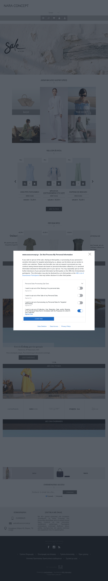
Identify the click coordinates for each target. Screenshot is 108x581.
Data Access (54, 326)
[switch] (80, 288)
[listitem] (54, 283)
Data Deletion (42, 326)
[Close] (90, 255)
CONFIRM (39, 319)
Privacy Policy (66, 326)
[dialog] (54, 290)
